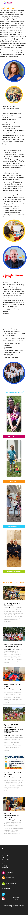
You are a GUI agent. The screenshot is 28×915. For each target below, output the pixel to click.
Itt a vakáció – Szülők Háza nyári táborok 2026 (13, 773)
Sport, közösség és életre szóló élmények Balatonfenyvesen (13, 645)
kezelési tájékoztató (18, 905)
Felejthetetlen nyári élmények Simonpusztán (13, 604)
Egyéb (13, 608)
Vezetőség (4, 853)
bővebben (6, 622)
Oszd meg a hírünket (14, 526)
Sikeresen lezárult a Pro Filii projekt (12, 685)
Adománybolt (14, 481)
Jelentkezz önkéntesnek (14, 571)
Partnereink (4, 857)
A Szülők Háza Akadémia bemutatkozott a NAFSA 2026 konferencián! (12, 815)
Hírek (3, 863)
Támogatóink (5, 855)
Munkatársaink (5, 859)
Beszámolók (7, 608)
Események (19, 608)
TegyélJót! (6, 328)
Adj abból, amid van (14, 437)
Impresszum (14, 906)
